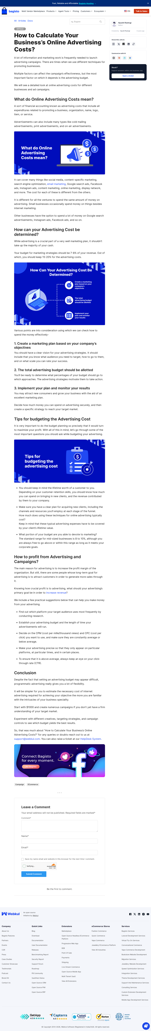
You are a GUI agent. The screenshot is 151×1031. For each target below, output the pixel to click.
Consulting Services (129, 987)
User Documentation (39, 945)
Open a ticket (128, 76)
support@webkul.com (27, 738)
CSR (3, 950)
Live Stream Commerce (71, 967)
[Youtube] (148, 914)
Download (35, 936)
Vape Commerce (98, 940)
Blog (33, 931)
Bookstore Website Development (134, 954)
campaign (19, 784)
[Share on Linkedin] (128, 44)
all (15, 20)
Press (4, 954)
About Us (5, 931)
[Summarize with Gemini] (130, 58)
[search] (100, 21)
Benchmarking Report (40, 954)
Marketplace (66, 931)
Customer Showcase (10, 964)
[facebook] (130, 914)
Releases (35, 950)
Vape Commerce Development (133, 950)
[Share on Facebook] (124, 44)
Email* (24, 847)
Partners (5, 940)
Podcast (5, 973)
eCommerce (33, 784)
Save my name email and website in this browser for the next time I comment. (60, 859)
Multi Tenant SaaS (69, 976)
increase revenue (56, 592)
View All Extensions (69, 981)
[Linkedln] (139, 914)
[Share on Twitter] (119, 44)
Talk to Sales (141, 11)
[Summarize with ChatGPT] (114, 58)
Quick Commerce (98, 936)
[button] (113, 44)
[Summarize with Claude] (119, 58)
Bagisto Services (128, 931)
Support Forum (37, 964)
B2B (63, 948)
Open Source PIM (38, 987)
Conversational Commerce (132, 945)
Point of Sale (67, 953)
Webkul (35, 915)
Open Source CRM (39, 983)
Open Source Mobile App (71, 972)
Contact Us (6, 983)
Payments (65, 958)
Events (4, 945)
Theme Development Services (133, 978)
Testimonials (6, 969)
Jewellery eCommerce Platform (104, 945)
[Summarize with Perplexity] (124, 58)
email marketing (56, 184)
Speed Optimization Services (133, 969)
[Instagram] (143, 914)
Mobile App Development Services (135, 1000)
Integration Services (129, 973)
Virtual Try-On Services (130, 940)
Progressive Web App (70, 943)
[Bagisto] (10, 11)
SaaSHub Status (38, 978)
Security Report (38, 959)
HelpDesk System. (91, 738)
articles (22, 20)
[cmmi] (81, 1017)
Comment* (26, 818)
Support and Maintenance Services (135, 983)
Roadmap (35, 969)
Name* (25, 836)
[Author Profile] (114, 23)
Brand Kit (5, 978)
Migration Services (129, 959)
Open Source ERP (38, 992)
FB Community (37, 973)
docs (30, 20)
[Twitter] (134, 914)
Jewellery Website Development (134, 964)
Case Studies (7, 959)
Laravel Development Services (133, 936)
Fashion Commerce (99, 931)
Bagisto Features (8, 936)
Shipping (65, 962)
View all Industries (99, 950)
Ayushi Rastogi (125, 31)
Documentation (37, 940)
